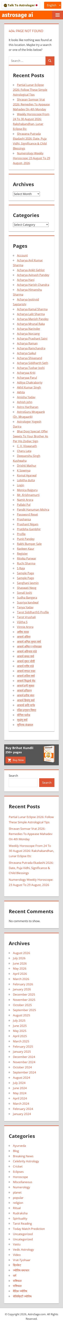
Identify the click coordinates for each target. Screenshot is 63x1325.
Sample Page (25, 573)
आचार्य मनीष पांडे (25, 666)
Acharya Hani (25, 280)
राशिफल (17, 1281)
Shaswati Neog (26, 588)
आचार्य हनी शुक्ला (25, 685)
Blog (16, 1151)
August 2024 (21, 1078)
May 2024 (19, 1093)
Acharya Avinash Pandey (33, 275)
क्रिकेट (17, 1265)
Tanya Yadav (25, 607)
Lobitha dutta (26, 480)
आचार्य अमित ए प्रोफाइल (29, 646)
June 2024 (20, 1088)
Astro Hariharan (27, 407)
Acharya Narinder (28, 329)
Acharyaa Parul (27, 378)
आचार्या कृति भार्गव (26, 705)
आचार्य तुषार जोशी (26, 661)
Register (22, 553)
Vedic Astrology (23, 1249)
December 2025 (24, 994)
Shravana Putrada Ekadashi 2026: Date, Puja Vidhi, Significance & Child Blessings (31, 868)
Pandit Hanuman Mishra (33, 509)
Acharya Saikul (26, 353)
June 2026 (20, 963)
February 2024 (23, 1109)
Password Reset (27, 514)
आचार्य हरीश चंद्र (25, 695)
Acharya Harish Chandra (33, 285)
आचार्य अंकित (23, 637)
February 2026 (23, 984)
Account (22, 255)
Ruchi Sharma (26, 563)
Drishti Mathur (26, 466)
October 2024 (22, 1067)
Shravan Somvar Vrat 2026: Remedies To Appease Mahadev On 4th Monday (31, 104)
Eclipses (18, 1172)
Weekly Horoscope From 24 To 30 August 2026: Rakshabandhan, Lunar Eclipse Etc (31, 851)
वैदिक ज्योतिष (20, 1291)
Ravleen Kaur (25, 549)
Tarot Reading (22, 1223)
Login (20, 485)
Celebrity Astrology (26, 1161)
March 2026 (21, 979)
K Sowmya (23, 470)
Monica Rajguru (27, 490)
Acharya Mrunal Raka (31, 324)
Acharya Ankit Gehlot (31, 270)
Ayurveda (19, 1146)
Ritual (17, 1208)
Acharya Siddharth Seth (32, 363)
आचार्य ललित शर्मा (26, 676)
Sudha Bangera (27, 597)
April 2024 (20, 1098)
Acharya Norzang (28, 334)
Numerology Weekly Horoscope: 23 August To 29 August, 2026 (31, 158)
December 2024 (24, 1057)
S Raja (21, 568)
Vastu (16, 1244)
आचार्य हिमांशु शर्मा (26, 700)
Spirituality (20, 1218)
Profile (21, 534)
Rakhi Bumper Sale (29, 544)
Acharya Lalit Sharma (31, 314)
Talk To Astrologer (21, 5)
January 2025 (22, 1052)
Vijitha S (22, 622)
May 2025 (19, 1031)
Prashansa (24, 519)
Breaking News (23, 1156)
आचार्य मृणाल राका (26, 671)
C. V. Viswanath (27, 446)
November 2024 (24, 1062)
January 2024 (22, 1114)
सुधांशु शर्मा (22, 720)
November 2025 (24, 1000)
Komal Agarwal (27, 475)
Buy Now (18, 760)
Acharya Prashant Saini (32, 338)
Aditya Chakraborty (29, 382)
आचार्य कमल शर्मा (25, 656)
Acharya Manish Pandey (32, 319)
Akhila (21, 392)
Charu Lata (24, 451)
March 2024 (21, 1104)
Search (13, 776)
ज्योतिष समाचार (21, 1270)
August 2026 (21, 953)
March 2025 (21, 1041)
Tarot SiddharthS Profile (33, 612)
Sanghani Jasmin (28, 583)
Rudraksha (20, 1213)
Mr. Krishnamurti (28, 495)
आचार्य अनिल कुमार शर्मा (29, 641)
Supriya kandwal (27, 602)
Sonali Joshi (24, 593)
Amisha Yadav (26, 397)
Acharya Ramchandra (31, 348)
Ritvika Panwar (26, 558)
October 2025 (22, 1005)
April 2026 (20, 974)
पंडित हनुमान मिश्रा (26, 710)
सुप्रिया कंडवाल (25, 725)
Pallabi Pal (23, 505)
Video (17, 1255)
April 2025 (20, 1036)
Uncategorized (23, 1234)
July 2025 (19, 1020)
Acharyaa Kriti (26, 373)
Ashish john (24, 402)
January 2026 (22, 989)
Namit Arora (25, 500)
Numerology (21, 1187)
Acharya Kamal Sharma (32, 309)
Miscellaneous (22, 1182)
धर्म (14, 1276)
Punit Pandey (25, 539)
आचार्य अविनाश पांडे (27, 651)
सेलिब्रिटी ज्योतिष (22, 1296)
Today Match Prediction (29, 1229)
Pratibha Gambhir (29, 529)
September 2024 (24, 1072)
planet (17, 1192)
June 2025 (20, 1026)
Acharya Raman (27, 343)
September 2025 (24, 1010)
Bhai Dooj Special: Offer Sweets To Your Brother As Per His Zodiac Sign (30, 436)
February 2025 (23, 1046)
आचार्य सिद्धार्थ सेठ (26, 681)
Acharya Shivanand (29, 358)
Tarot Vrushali (26, 617)
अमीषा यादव (23, 632)
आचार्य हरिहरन (24, 690)
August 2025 (21, 1015)
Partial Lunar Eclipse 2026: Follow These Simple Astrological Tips (30, 90)
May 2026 (19, 968)
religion (18, 1203)
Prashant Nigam (27, 524)
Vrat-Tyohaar (21, 1260)
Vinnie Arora (25, 627)
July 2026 (19, 958)
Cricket (18, 1166)
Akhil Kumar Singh (29, 387)
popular (18, 1198)
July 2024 (19, 1083)
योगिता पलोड (23, 715)
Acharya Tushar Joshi (31, 368)
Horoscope (20, 1177)
